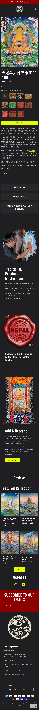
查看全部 (19, 569)
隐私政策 (34, 703)
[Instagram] (15, 584)
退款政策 (28, 703)
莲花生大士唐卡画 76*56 (28, 558)
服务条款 (20, 705)
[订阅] (33, 606)
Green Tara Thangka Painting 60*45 (28, 519)
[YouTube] (23, 584)
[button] (4, 9)
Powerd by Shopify (19, 703)
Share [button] (5, 173)
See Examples (12, 460)
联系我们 (32, 151)
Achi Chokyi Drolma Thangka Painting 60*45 (9, 558)
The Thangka (11, 703)
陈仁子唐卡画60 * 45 (9, 520)
